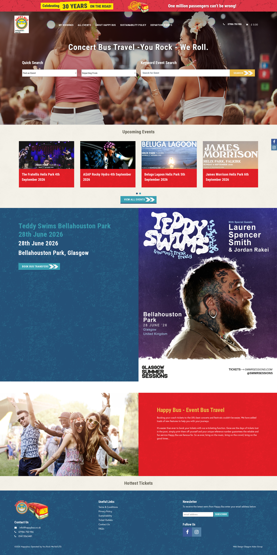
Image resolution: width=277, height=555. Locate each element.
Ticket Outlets (106, 519)
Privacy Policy (105, 511)
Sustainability (105, 515)
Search (238, 72)
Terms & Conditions (108, 506)
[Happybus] (33, 24)
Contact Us (104, 524)
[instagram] (196, 531)
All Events (84, 25)
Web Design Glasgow (242, 546)
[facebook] (187, 531)
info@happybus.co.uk (30, 527)
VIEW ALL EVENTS (134, 199)
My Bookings (66, 25)
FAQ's (101, 528)
